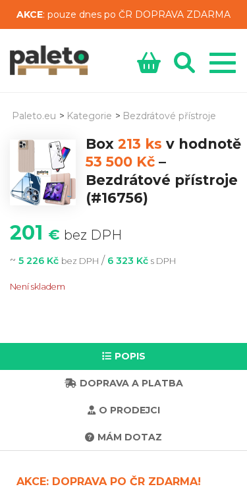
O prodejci (129, 410)
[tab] (123, 356)
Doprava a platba (131, 383)
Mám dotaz (129, 437)
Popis (130, 356)
